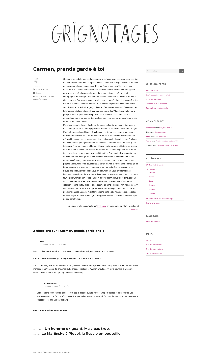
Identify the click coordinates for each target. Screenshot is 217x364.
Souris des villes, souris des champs (159, 198)
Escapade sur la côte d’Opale (157, 108)
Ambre (148, 136)
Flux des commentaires (154, 249)
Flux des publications (154, 244)
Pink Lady (101, 205)
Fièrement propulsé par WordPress (57, 352)
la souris (36, 86)
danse (35, 99)
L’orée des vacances (153, 99)
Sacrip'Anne (150, 127)
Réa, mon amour (152, 90)
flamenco (43, 99)
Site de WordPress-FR (154, 253)
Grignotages (37, 352)
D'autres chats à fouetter (155, 165)
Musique (152, 189)
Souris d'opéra (151, 169)
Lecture (152, 185)
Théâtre (152, 193)
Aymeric (134, 209)
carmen (51, 96)
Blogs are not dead (153, 221)
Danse (38, 93)
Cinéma (152, 172)
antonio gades (41, 96)
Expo (151, 181)
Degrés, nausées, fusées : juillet (158, 95)
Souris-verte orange (153, 203)
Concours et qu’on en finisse (156, 103)
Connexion (150, 240)
